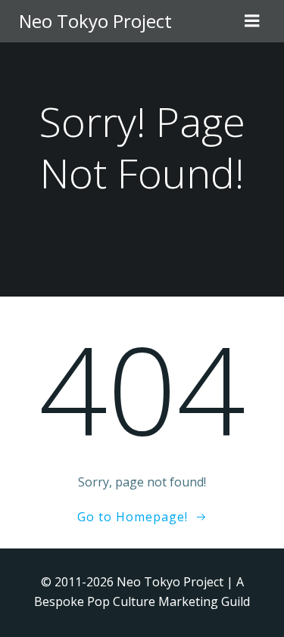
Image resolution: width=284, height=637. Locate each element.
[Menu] (252, 21)
